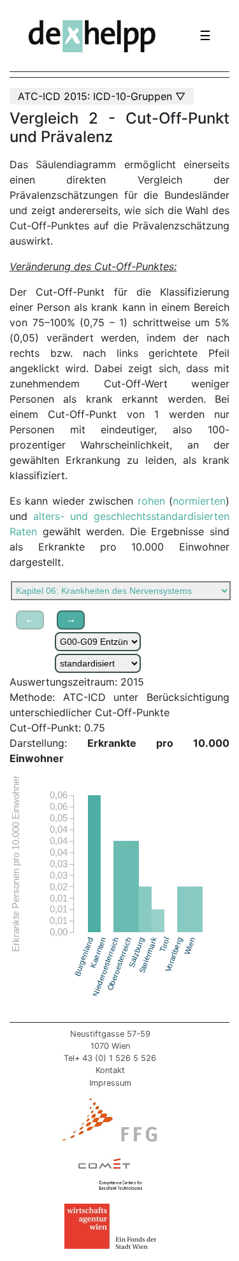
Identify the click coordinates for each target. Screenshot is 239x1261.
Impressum (110, 1083)
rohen (151, 500)
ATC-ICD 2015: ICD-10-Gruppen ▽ (101, 96)
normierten (199, 500)
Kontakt (110, 1070)
